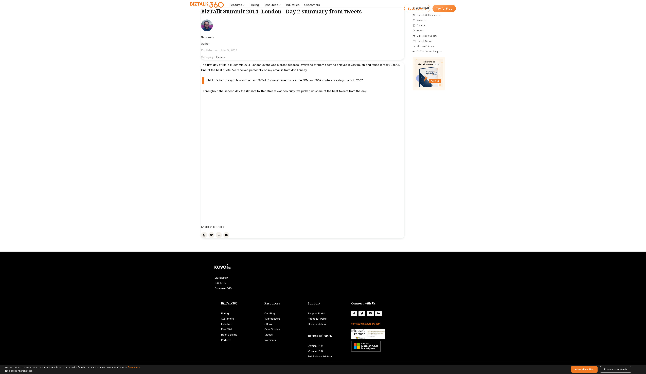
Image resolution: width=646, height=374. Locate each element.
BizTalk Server (424, 41)
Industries (292, 5)
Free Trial (226, 329)
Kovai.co (421, 20)
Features (236, 5)
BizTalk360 (221, 278)
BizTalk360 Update (427, 35)
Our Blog (269, 313)
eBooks (269, 324)
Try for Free (444, 8)
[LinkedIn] (219, 235)
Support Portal (316, 313)
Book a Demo (417, 8)
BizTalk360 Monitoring (429, 15)
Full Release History (320, 356)
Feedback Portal (317, 319)
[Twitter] (211, 235)
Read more (134, 367)
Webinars (270, 340)
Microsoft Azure (425, 46)
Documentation (317, 324)
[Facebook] (204, 235)
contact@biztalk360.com (365, 324)
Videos (268, 335)
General (421, 25)
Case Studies (272, 329)
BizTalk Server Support (429, 51)
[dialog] (323, 369)
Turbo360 (220, 283)
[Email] (226, 235)
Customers (312, 5)
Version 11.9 (315, 346)
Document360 (223, 288)
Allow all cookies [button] (584, 369)
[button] (72, 371)
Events (220, 57)
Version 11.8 (315, 351)
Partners (226, 340)
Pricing (254, 5)
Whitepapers (272, 319)
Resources (271, 5)
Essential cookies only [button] (615, 369)
